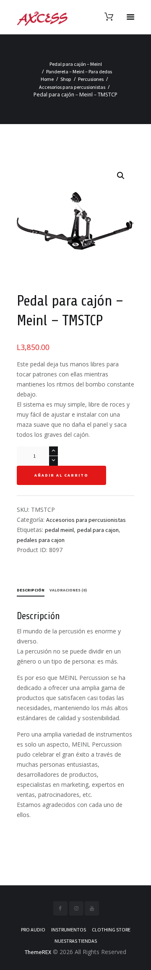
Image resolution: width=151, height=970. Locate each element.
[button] (120, 175)
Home (47, 79)
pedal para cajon (98, 530)
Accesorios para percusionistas (72, 87)
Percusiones (91, 79)
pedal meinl (59, 530)
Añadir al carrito (61, 475)
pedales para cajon (41, 540)
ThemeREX (38, 952)
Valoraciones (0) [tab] (68, 590)
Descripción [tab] (30, 590)
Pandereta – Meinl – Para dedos (79, 71)
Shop (65, 79)
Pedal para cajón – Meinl (75, 64)
